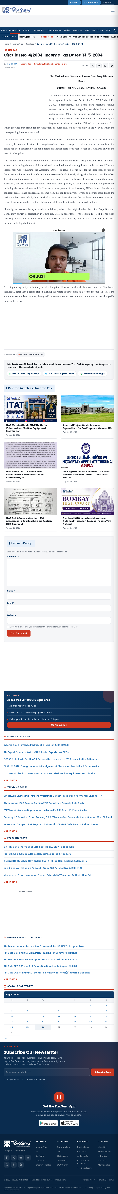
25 (27, 1027)
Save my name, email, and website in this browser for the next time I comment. (44, 627)
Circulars (29, 44)
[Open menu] (113, 10)
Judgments (82, 1156)
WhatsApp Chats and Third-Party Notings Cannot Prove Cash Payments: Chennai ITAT (54, 795)
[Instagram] (6, 1165)
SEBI (58, 1151)
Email (10, 603)
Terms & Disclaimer (105, 1180)
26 (43, 1027)
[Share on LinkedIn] (99, 65)
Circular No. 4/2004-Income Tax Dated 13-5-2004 (53, 55)
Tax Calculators (84, 1168)
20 (59, 1021)
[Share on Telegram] (111, 65)
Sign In (108, 2)
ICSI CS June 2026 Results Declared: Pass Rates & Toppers (37, 853)
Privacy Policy (89, 1180)
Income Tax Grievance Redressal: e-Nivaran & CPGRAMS (36, 745)
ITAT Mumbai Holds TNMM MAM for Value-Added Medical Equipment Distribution (50, 773)
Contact (102, 1160)
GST (87, 30)
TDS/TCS (40, 1160)
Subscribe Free (103, 1072)
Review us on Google (94, 373)
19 (43, 1021)
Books (75, 2)
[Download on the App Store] (69, 1123)
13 (59, 1016)
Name (11, 591)
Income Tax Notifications (31, 354)
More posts (10, 780)
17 (12, 1021)
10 (12, 1016)
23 (106, 1021)
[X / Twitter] (14, 1158)
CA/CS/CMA (62, 1165)
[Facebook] (6, 1158)
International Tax (43, 1165)
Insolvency (61, 1160)
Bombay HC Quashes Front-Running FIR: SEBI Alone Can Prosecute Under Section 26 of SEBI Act (58, 817)
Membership (104, 1165)
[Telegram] (21, 1165)
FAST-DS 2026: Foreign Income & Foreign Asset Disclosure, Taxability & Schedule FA (51, 766)
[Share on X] (92, 65)
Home (4, 30)
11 (27, 1016)
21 (75, 1021)
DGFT (108, 30)
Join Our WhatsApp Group (25, 373)
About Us (102, 1147)
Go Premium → (59, 725)
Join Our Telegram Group (61, 373)
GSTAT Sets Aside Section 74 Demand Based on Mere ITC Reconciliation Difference (51, 759)
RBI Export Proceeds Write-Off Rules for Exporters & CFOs (36, 752)
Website (11, 615)
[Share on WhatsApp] (105, 65)
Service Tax (39, 30)
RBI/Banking (62, 1156)
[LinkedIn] (28, 1158)
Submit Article (104, 1151)
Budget (26, 30)
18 (27, 1021)
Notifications (83, 1147)
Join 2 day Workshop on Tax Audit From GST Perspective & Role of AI (43, 868)
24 (11, 1027)
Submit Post (92, 2)
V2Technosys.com (57, 1180)
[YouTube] (21, 1158)
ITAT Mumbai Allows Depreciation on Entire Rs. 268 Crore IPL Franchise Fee (46, 810)
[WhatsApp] (14, 1165)
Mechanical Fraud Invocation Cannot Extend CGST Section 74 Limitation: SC (47, 875)
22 (90, 1021)
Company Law (54, 30)
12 (43, 1016)
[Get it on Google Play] (48, 1123)
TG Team (12, 64)
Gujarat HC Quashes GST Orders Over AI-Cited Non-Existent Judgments (45, 861)
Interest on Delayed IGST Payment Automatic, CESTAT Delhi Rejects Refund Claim (51, 824)
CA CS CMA (97, 30)
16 (106, 1016)
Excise (67, 30)
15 (91, 1016)
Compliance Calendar (83, 1162)
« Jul (6, 1038)
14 (75, 1016)
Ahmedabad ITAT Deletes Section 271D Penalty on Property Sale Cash (44, 803)
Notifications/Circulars (55, 64)
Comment (13, 556)
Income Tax (14, 30)
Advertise (102, 1156)
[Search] (114, 30)
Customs (77, 30)
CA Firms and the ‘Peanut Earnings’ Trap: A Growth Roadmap (39, 846)
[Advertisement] (25, 103)
